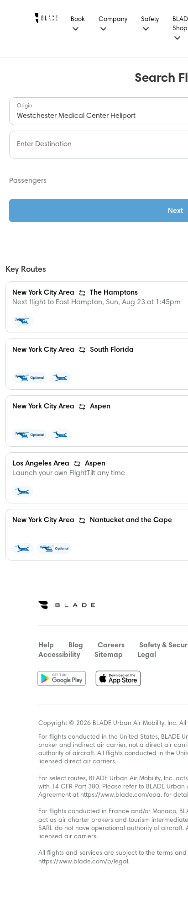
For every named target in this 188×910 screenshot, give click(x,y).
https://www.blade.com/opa (120, 795)
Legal (146, 655)
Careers (111, 645)
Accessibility (59, 655)
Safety (150, 19)
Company (113, 19)
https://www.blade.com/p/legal (83, 862)
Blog (75, 645)
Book (78, 19)
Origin (24, 106)
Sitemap (108, 655)
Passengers (28, 181)
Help (46, 645)
